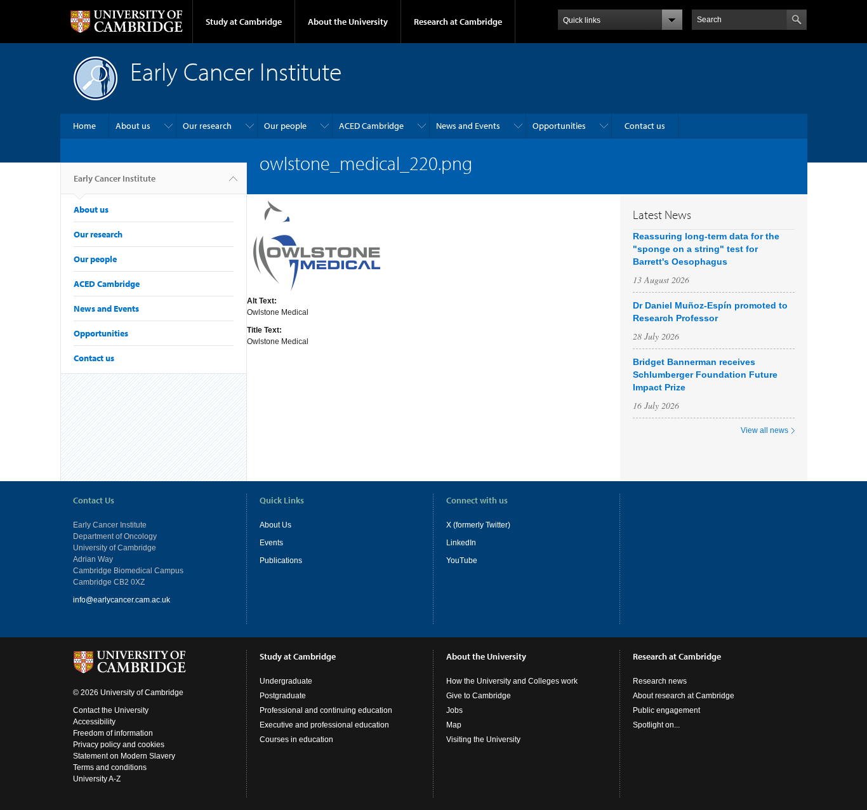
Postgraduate (283, 695)
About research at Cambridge (683, 695)
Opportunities (559, 125)
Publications (281, 560)
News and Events (468, 125)
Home (84, 125)
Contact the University (111, 710)
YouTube (461, 560)
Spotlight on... (656, 724)
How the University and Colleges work (512, 681)
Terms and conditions (110, 767)
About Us (275, 525)
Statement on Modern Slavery (124, 756)
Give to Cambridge (478, 695)
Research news (660, 681)
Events (271, 542)
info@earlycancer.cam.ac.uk (121, 599)
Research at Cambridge (458, 21)
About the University (348, 21)
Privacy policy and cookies (118, 744)
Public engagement (666, 710)
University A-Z (97, 778)
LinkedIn (461, 542)
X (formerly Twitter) (478, 525)
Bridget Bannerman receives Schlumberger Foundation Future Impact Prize (705, 374)
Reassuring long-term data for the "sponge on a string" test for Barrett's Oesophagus (706, 249)
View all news (764, 430)
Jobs (454, 710)
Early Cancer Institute (115, 178)
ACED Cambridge (371, 125)
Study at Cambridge (244, 21)
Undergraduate (286, 681)
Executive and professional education (324, 724)
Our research (207, 125)
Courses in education (296, 739)
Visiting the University (483, 739)
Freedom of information (113, 733)
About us (133, 125)
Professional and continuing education (326, 710)
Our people (285, 125)
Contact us (645, 125)
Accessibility (94, 721)
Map (453, 724)
